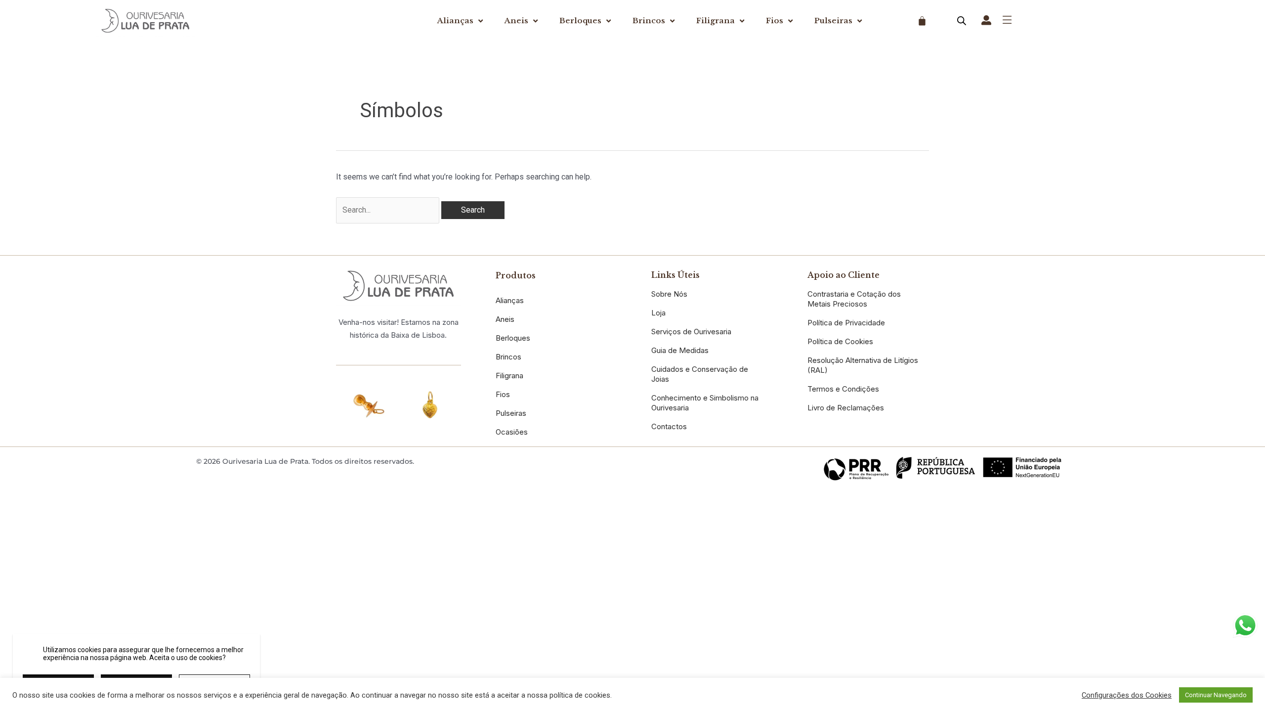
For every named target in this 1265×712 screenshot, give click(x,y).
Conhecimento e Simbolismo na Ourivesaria (705, 402)
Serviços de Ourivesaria (691, 331)
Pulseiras (833, 20)
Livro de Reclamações (845, 407)
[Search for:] (388, 210)
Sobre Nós (669, 294)
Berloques (580, 20)
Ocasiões (512, 432)
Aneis (516, 20)
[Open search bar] (962, 20)
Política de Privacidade (846, 322)
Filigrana (715, 20)
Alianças (455, 20)
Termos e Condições (843, 389)
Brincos (648, 20)
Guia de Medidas (680, 350)
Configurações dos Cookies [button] (1127, 695)
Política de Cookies (840, 341)
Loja (658, 312)
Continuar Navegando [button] (1216, 695)
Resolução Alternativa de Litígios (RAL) (862, 365)
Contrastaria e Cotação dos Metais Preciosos (854, 299)
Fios (774, 20)
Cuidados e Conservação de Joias (699, 374)
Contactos (669, 426)
